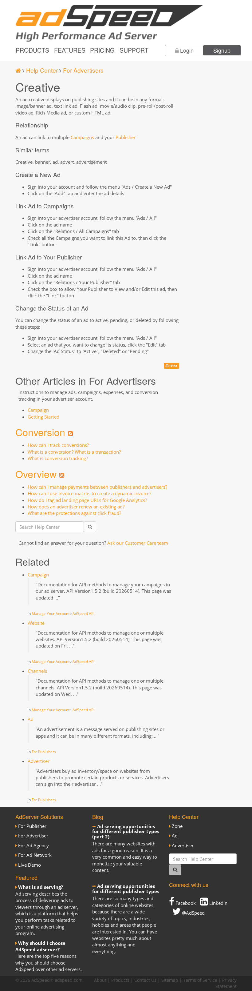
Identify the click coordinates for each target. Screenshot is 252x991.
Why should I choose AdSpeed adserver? (40, 946)
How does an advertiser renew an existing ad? (76, 507)
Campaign (38, 410)
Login (187, 50)
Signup (221, 50)
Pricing (102, 50)
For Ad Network (35, 855)
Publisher (126, 137)
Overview (36, 474)
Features (69, 50)
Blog (97, 816)
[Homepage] (18, 70)
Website (36, 623)
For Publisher (32, 826)
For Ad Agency (33, 845)
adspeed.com (68, 980)
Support (134, 50)
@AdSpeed (193, 913)
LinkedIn (217, 903)
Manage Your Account (50, 613)
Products (32, 50)
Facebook (185, 903)
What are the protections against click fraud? (74, 513)
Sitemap (169, 980)
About (100, 980)
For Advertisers (83, 70)
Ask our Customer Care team (137, 543)
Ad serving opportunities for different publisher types (125, 888)
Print (172, 365)
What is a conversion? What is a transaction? (74, 452)
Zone (177, 826)
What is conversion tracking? (58, 458)
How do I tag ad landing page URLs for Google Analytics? (87, 500)
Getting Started (43, 417)
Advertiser (38, 761)
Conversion (40, 432)
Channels (37, 671)
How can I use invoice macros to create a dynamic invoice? (89, 493)
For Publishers (44, 751)
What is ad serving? (40, 887)
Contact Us (145, 980)
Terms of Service (200, 980)
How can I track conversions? (58, 445)
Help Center (42, 70)
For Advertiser (33, 836)
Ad (30, 719)
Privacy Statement (226, 983)
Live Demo (29, 865)
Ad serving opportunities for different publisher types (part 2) (125, 831)
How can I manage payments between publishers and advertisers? (97, 487)
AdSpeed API (83, 613)
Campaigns (82, 137)
